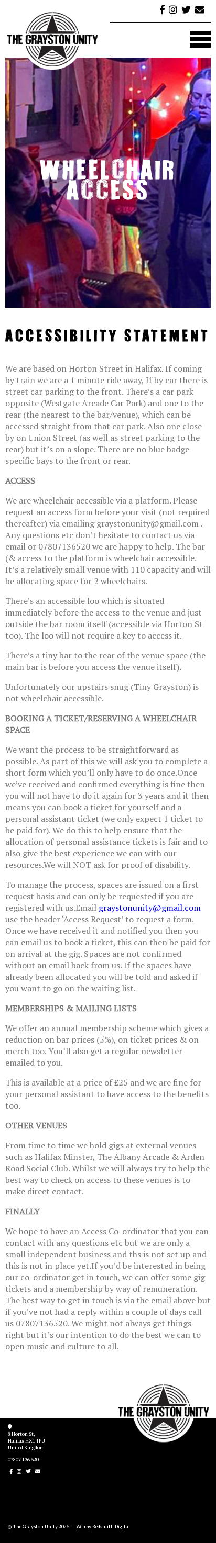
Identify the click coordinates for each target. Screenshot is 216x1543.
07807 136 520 (23, 1459)
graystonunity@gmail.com (150, 907)
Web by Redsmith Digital (103, 1526)
